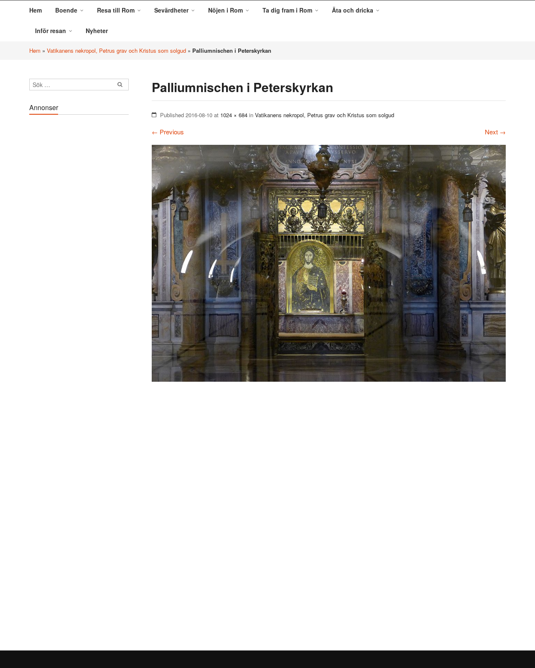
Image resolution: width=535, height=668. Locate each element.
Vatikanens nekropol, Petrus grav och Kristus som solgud (116, 50)
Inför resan (50, 30)
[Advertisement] (79, 244)
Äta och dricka (352, 10)
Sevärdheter (171, 10)
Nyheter (97, 30)
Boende (66, 10)
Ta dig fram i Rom (287, 10)
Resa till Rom (116, 10)
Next (495, 131)
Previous (168, 131)
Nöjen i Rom (225, 10)
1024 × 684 (233, 115)
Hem (35, 10)
